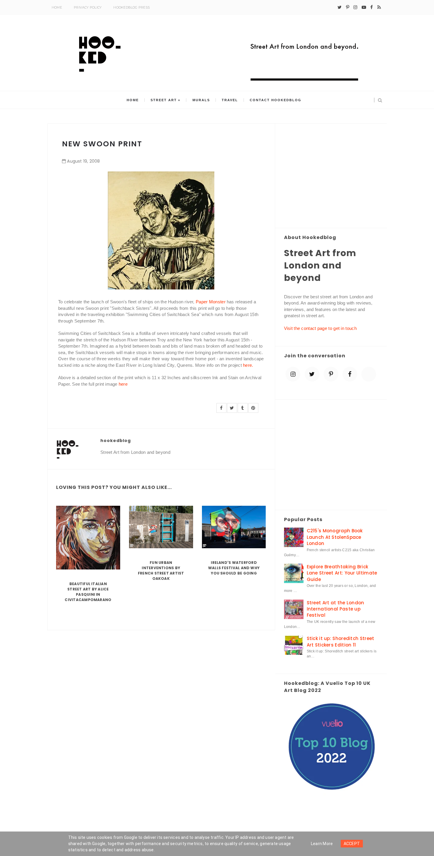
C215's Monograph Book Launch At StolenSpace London (335, 537)
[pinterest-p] (347, 7)
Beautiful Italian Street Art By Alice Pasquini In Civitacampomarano (88, 591)
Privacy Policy (88, 7)
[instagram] (355, 7)
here (123, 384)
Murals (201, 100)
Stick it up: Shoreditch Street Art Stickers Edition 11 (340, 641)
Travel (230, 100)
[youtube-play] (364, 7)
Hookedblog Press (131, 7)
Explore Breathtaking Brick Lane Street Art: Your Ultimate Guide (342, 573)
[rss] (379, 7)
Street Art (164, 100)
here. (248, 365)
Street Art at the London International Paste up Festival (335, 609)
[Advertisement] (331, 176)
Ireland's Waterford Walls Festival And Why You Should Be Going (234, 568)
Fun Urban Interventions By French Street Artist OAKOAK (161, 570)
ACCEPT (352, 843)
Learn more (322, 843)
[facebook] (371, 7)
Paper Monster (211, 301)
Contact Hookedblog (275, 100)
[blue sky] (368, 374)
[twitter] (339, 7)
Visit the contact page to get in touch (320, 328)
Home (57, 7)
